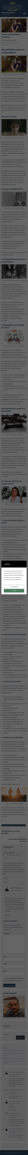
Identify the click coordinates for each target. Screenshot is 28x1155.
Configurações (14, 586)
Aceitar (14, 590)
